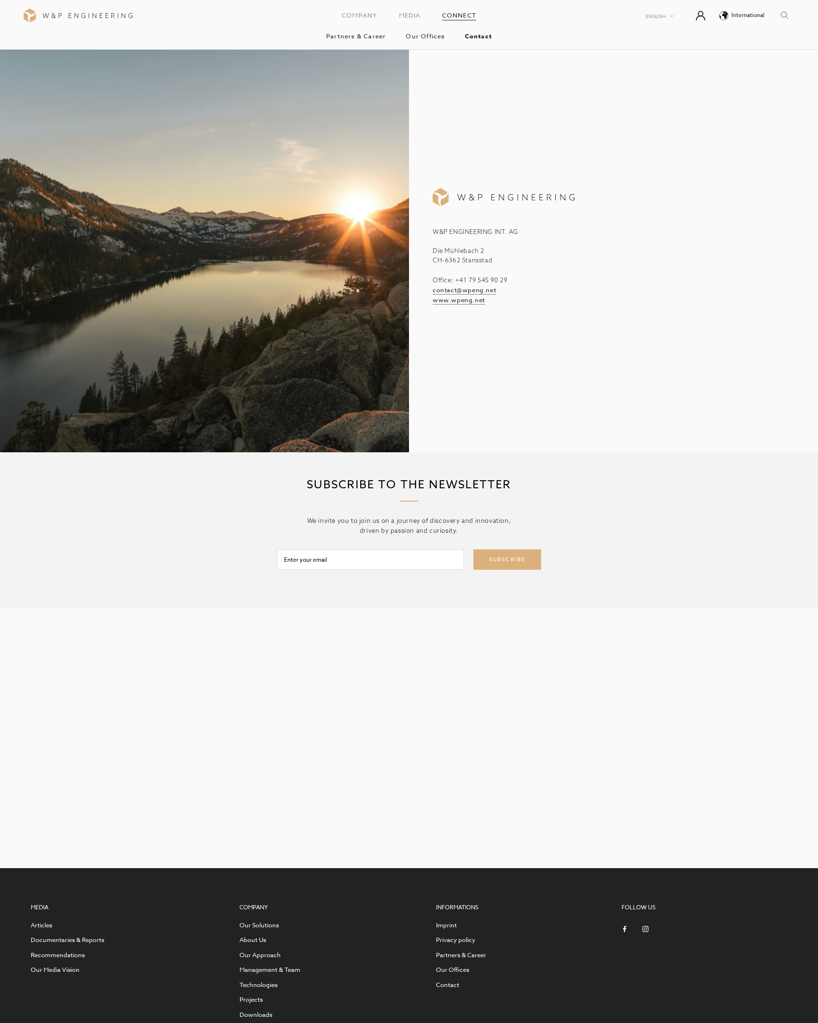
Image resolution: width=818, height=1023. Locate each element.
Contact (478, 36)
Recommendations (58, 955)
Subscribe (507, 560)
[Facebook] (625, 928)
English (656, 16)
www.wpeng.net (459, 300)
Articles (41, 925)
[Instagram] (645, 928)
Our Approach (260, 955)
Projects (251, 999)
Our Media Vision (55, 969)
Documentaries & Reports (67, 939)
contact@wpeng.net (464, 290)
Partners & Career (356, 36)
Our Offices (425, 36)
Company (359, 15)
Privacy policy (455, 939)
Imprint (446, 925)
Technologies (258, 984)
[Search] (785, 14)
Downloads (256, 1014)
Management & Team (270, 969)
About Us (253, 939)
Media (410, 15)
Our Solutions (259, 925)
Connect (459, 15)
